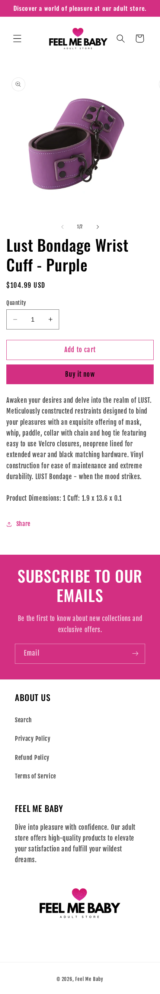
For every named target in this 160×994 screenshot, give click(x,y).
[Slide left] (62, 227)
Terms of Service (35, 776)
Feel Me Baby (89, 979)
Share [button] (23, 524)
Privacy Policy (33, 738)
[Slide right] (97, 227)
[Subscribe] (135, 654)
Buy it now (80, 374)
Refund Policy (32, 757)
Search (23, 720)
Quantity (16, 302)
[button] (17, 38)
